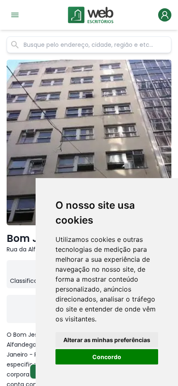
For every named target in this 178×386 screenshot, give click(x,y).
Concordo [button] (106, 356)
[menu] (15, 15)
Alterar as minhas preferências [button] (106, 339)
